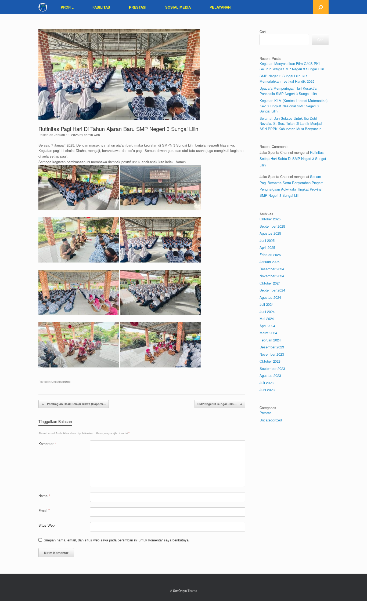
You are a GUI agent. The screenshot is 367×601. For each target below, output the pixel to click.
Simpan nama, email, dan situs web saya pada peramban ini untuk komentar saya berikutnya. (117, 539)
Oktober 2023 (270, 361)
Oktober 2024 (270, 283)
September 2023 (272, 368)
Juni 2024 (267, 311)
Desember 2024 (272, 268)
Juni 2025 (267, 240)
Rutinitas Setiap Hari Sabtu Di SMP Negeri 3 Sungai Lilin (293, 158)
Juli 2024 (267, 304)
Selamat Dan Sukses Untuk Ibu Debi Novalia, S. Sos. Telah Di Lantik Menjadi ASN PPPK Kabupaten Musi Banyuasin (291, 123)
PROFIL (67, 7)
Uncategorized (60, 381)
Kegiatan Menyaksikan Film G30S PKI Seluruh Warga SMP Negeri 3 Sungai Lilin (292, 66)
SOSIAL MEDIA (178, 7)
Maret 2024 (268, 332)
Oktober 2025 (270, 218)
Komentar (47, 443)
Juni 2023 (267, 389)
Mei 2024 (267, 318)
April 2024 (267, 325)
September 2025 (272, 226)
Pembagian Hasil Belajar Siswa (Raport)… (73, 404)
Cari (263, 31)
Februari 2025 (270, 254)
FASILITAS (101, 7)
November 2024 (272, 275)
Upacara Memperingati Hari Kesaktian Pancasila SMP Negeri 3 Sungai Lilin (289, 91)
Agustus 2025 (270, 233)
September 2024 (272, 290)
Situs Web (46, 525)
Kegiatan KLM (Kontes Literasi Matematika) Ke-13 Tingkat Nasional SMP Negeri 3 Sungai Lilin (294, 106)
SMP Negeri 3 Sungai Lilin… (219, 404)
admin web (92, 134)
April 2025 (267, 247)
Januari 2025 (269, 261)
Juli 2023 (267, 382)
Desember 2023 (272, 346)
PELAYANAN (220, 7)
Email (44, 510)
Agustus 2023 (270, 375)
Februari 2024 (270, 340)
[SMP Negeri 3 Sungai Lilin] (42, 7)
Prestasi (266, 412)
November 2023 (272, 354)
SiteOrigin (180, 590)
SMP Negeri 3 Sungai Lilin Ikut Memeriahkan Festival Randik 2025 (287, 78)
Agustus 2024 (270, 297)
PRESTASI (137, 7)
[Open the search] (321, 7)
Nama (44, 495)
